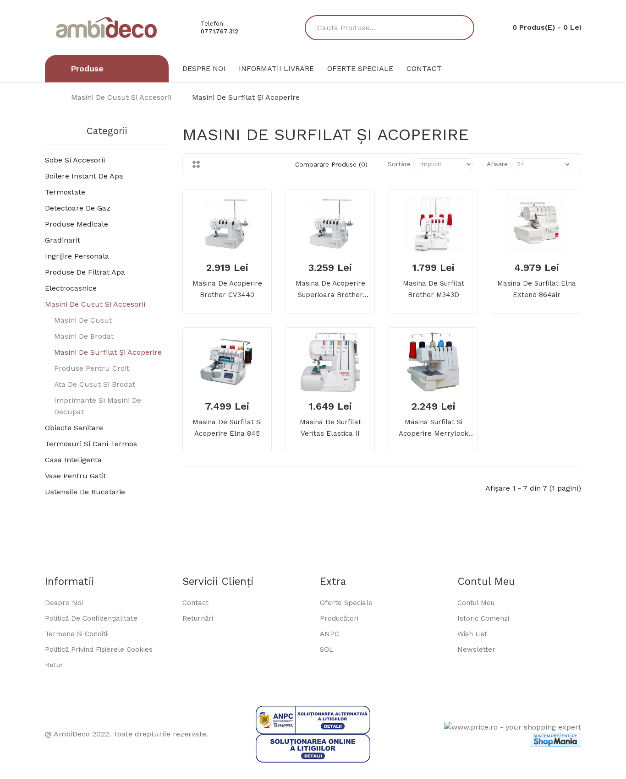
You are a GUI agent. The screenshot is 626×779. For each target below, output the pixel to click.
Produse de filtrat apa (85, 272)
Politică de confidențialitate (91, 618)
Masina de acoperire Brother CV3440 (227, 289)
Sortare (399, 164)
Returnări (197, 618)
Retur (54, 665)
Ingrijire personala (77, 256)
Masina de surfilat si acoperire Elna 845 (227, 428)
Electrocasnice (71, 288)
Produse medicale (76, 224)
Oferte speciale (346, 603)
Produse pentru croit (91, 368)
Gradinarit (62, 240)
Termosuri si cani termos (91, 443)
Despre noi (64, 603)
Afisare (497, 164)
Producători (339, 618)
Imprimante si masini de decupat (97, 406)
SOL (326, 649)
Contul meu (475, 603)
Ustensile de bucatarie (85, 491)
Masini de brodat (84, 336)
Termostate (65, 192)
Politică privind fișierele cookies (99, 649)
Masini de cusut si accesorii (121, 97)
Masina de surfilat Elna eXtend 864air (536, 289)
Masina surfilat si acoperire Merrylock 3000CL (433, 428)
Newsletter (476, 649)
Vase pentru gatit (75, 475)
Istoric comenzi (483, 618)
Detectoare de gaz (77, 208)
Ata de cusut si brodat (94, 384)
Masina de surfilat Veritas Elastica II (330, 428)
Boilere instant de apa (84, 176)
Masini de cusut (83, 320)
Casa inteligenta (73, 459)
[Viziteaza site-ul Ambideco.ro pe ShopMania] (555, 739)
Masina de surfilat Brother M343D (433, 289)
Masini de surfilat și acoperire (246, 97)
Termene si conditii (77, 634)
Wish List (472, 634)
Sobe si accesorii (75, 160)
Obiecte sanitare (74, 427)
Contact (195, 603)
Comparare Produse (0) (331, 164)
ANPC (329, 634)
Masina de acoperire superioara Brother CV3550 (330, 290)
